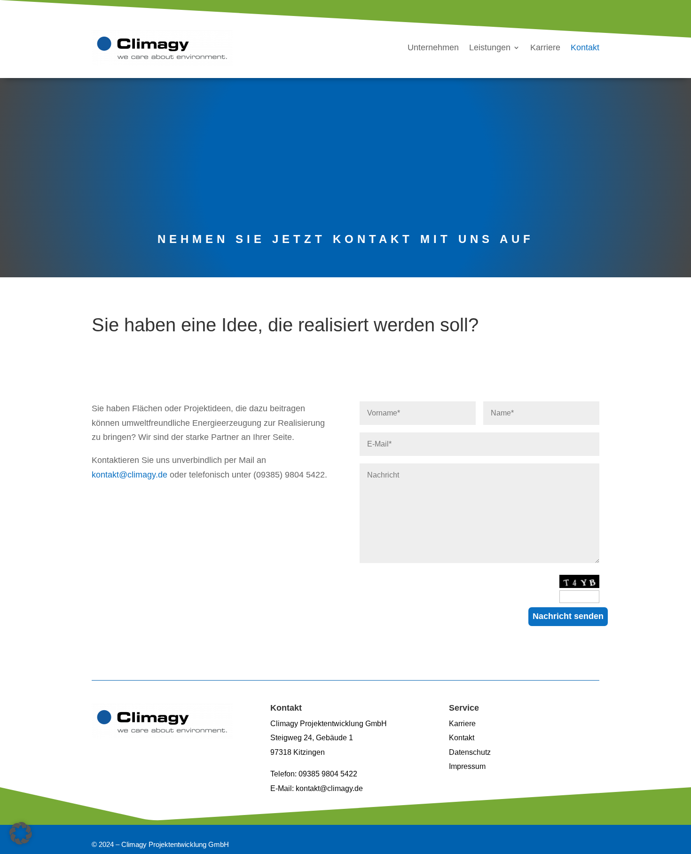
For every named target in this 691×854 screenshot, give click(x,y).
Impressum (467, 766)
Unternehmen (433, 47)
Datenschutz (470, 752)
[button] (20, 833)
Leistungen (489, 47)
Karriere (545, 47)
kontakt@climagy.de (129, 474)
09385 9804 (319, 774)
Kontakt (585, 47)
